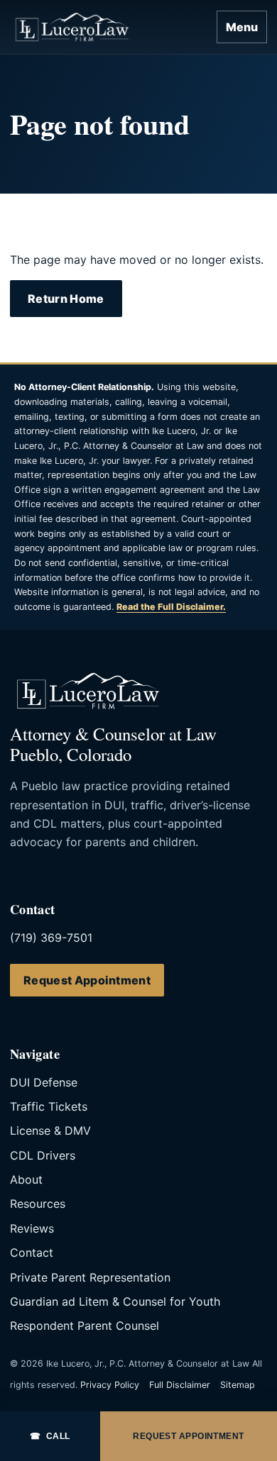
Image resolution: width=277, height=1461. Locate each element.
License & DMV (50, 1130)
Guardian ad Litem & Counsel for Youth (115, 1301)
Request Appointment (87, 980)
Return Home (66, 298)
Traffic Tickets (48, 1106)
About (26, 1179)
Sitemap (237, 1384)
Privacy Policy (109, 1384)
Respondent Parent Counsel (84, 1325)
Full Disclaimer (179, 1384)
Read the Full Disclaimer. (171, 606)
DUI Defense (43, 1082)
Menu (242, 27)
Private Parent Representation (90, 1277)
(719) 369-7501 (51, 938)
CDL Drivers (42, 1155)
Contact (31, 1252)
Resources (37, 1203)
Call (50, 1436)
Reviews (32, 1228)
